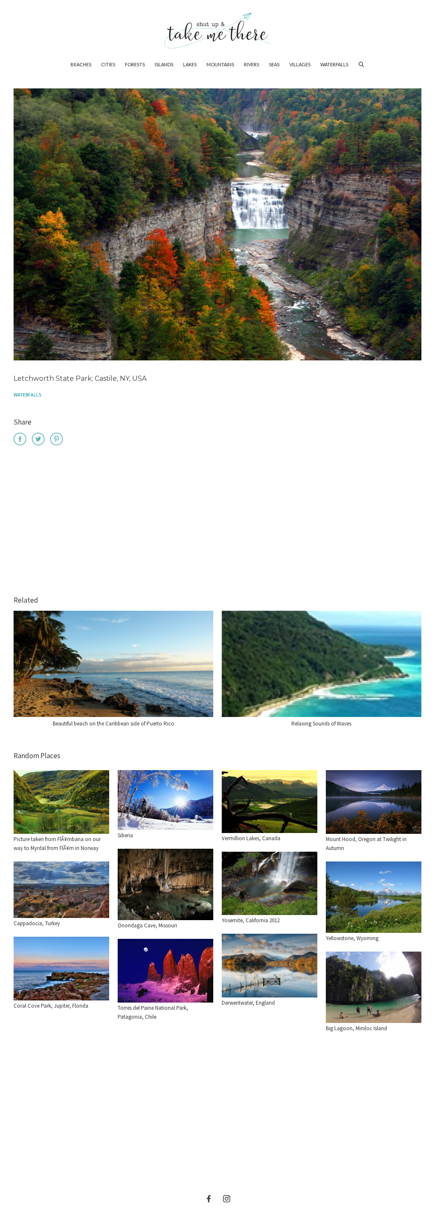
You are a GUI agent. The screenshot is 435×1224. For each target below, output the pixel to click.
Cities (108, 64)
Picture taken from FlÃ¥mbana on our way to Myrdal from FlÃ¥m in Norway (57, 844)
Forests (135, 64)
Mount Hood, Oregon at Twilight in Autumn (366, 844)
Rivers (251, 64)
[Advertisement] (217, 521)
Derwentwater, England (248, 1002)
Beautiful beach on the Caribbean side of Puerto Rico (113, 723)
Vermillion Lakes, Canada (251, 838)
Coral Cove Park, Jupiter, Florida (51, 1005)
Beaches (81, 64)
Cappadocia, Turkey (37, 923)
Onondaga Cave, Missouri (147, 925)
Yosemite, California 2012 (251, 920)
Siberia (125, 835)
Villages (300, 64)
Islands (164, 64)
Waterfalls (334, 64)
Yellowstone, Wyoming (352, 938)
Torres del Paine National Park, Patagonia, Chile (153, 1012)
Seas (274, 64)
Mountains (220, 64)
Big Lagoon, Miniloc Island (356, 1028)
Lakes (190, 64)
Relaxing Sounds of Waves (321, 723)
